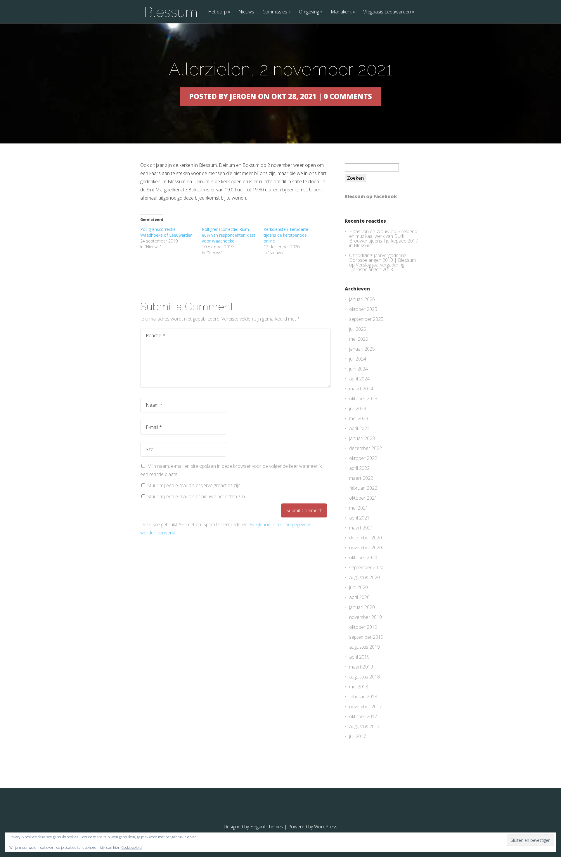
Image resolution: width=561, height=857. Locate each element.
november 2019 (365, 617)
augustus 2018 (364, 677)
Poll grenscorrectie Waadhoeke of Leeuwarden (166, 232)
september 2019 (366, 637)
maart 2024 (361, 388)
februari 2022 (363, 488)
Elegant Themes (266, 826)
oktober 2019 (363, 627)
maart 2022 (361, 478)
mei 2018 (358, 686)
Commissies (274, 12)
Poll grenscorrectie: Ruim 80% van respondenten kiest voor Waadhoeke (228, 235)
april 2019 (359, 657)
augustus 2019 (364, 647)
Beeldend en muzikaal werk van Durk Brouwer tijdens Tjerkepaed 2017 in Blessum (383, 238)
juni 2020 (358, 587)
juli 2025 (357, 329)
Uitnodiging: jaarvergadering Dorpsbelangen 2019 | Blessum (382, 257)
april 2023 (359, 428)
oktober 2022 (363, 458)
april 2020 (359, 597)
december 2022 (365, 448)
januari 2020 (362, 607)
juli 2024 (357, 359)
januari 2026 (362, 299)
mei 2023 (358, 418)
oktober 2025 (363, 309)
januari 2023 (362, 438)
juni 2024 (358, 369)
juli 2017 (357, 736)
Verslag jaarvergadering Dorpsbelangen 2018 (376, 267)
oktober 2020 (363, 557)
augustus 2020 (364, 577)
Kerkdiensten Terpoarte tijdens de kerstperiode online (286, 235)
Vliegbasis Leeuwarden (387, 12)
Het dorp (217, 12)
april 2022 (359, 468)
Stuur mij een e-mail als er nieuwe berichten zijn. (196, 496)
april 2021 (359, 518)
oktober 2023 (363, 398)
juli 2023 (357, 408)
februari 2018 (363, 696)
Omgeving (309, 12)
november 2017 (365, 706)
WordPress (325, 826)
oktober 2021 (363, 498)
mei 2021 (358, 508)
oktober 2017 (363, 716)
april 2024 (359, 378)
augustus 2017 (364, 726)
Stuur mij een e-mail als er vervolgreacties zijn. (194, 485)
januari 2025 (362, 349)
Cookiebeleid (131, 847)
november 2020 (365, 547)
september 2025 (366, 319)
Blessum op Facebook (371, 196)
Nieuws (246, 12)
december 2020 (365, 537)
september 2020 (366, 567)
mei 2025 (358, 339)
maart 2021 (361, 527)
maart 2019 (361, 667)
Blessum (171, 12)
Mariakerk (341, 12)
